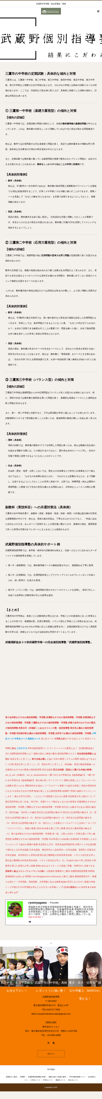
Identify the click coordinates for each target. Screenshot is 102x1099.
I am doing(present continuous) (46, 876)
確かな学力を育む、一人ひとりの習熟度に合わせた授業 (40, 796)
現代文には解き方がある (73, 807)
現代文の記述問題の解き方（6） (26, 823)
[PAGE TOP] (51, 943)
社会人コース (78, 739)
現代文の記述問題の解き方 (49, 812)
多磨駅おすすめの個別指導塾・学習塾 (64, 717)
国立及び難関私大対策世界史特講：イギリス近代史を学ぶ (67, 855)
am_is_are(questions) (37, 775)
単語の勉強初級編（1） (85, 764)
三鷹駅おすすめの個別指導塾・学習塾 (49, 722)
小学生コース (35, 1080)
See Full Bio (34, 917)
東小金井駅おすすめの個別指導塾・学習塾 (25, 717)
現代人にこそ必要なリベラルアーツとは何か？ (65, 823)
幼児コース (90, 739)
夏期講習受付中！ (83, 876)
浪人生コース (47, 739)
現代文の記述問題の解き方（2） (78, 812)
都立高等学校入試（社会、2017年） (22, 802)
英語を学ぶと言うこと (20, 759)
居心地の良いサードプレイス (49, 780)
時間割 (91, 871)
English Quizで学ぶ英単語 (79, 860)
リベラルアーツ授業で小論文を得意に (63, 786)
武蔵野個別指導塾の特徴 (37, 1077)
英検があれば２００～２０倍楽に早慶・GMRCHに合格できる (65, 866)
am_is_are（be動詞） (15, 775)
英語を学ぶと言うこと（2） (27, 764)
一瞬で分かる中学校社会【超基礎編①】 (67, 775)
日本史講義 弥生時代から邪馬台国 (22, 855)
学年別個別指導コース (38, 748)
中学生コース (48, 1080)
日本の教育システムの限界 (66, 759)
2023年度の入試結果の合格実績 (64, 839)
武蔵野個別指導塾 (79, 871)
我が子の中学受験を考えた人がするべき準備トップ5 (38, 887)
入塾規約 (50, 871)
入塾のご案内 (67, 876)
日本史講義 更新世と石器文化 (81, 850)
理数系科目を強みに (34, 786)
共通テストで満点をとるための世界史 (58, 802)
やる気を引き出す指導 (22, 791)
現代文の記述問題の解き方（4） (50, 818)
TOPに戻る (10, 748)
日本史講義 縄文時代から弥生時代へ (47, 850)
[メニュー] (98, 11)
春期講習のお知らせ (14, 876)
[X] (48, 1042)
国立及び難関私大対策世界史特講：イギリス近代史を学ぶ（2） (35, 860)
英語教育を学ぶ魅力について (82, 796)
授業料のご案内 (62, 871)
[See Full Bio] (42, 917)
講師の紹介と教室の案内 (45, 753)
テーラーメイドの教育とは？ (63, 748)
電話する (51, 1054)
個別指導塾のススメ (66, 753)
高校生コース (60, 1080)
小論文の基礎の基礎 (28, 844)
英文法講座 (47, 769)
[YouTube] (29, 921)
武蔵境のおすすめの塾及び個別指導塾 (23, 769)
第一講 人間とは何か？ (64, 834)
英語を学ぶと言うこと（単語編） (57, 764)
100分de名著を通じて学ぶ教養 (50, 828)
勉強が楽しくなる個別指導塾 (48, 791)
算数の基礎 (30, 828)
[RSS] (53, 1042)
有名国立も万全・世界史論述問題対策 (56, 844)
